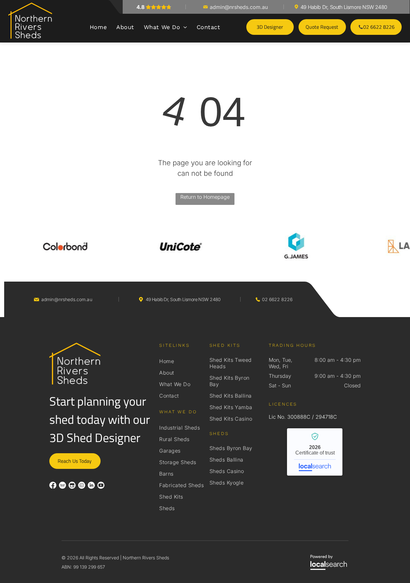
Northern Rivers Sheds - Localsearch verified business (314, 452)
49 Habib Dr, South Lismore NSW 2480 (343, 7)
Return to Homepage (205, 197)
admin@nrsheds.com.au (239, 7)
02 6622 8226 (277, 299)
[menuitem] (98, 27)
